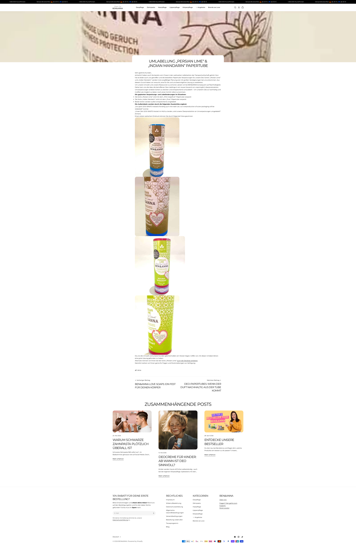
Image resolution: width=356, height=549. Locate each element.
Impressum (170, 500)
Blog (167, 527)
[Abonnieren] (154, 513)
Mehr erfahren (118, 459)
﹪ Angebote (197, 517)
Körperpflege (198, 514)
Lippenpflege (198, 510)
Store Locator (224, 508)
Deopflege (197, 500)
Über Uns (222, 500)
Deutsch (116, 537)
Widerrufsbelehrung (173, 503)
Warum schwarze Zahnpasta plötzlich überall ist (130, 444)
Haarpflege (197, 507)
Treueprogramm (172, 523)
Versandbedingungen (174, 516)
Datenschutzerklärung (120, 520)
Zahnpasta (197, 503)
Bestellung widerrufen (174, 520)
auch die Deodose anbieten (187, 361)
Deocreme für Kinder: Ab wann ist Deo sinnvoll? (177, 461)
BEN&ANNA (122, 541)
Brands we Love (198, 521)
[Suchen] (235, 7)
